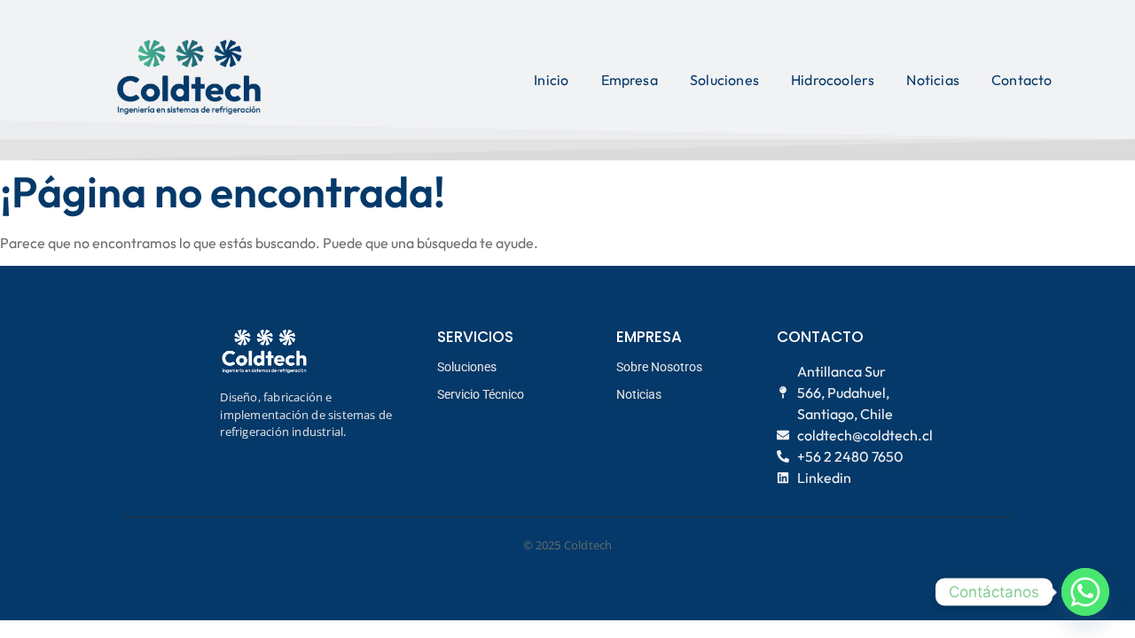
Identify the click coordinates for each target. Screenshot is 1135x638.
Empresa (629, 80)
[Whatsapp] (1085, 592)
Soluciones (724, 80)
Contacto (1022, 80)
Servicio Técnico (480, 394)
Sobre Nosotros (659, 367)
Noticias (932, 80)
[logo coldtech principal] (189, 77)
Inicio (551, 80)
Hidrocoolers (832, 80)
